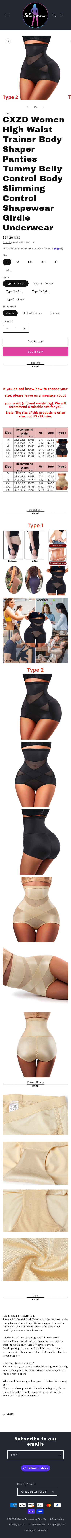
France (55, 313)
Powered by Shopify (35, 1519)
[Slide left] (27, 107)
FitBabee (20, 1519)
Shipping (7, 242)
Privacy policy (16, 1524)
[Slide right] (44, 107)
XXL (44, 262)
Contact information (37, 1530)
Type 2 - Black (15, 283)
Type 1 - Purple (43, 283)
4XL (30, 262)
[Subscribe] (59, 1454)
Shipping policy (56, 1524)
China (10, 313)
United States (32, 313)
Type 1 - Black (15, 299)
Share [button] (10, 1413)
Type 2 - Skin (14, 291)
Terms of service (36, 1524)
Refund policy (57, 1519)
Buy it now (35, 352)
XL (56, 262)
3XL (8, 269)
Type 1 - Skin (40, 291)
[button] (7, 15)
